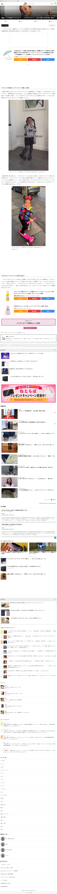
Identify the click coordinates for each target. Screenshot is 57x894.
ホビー (2, 792)
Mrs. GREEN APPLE (10, 838)
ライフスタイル (4, 795)
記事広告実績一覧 (4, 886)
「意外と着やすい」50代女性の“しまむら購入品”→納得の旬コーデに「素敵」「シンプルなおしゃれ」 (28, 670)
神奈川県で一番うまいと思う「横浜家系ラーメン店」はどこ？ (17, 712)
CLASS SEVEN (9, 849)
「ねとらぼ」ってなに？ (6, 864)
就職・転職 (3, 817)
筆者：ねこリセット (10, 336)
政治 (2, 820)
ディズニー (3, 782)
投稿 (43, 29)
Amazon (20, 59)
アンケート (2, 682)
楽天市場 (34, 59)
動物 (2, 807)
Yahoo (47, 59)
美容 (2, 829)
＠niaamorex (33, 171)
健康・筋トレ (3, 804)
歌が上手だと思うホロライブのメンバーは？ (14, 693)
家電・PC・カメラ (4, 814)
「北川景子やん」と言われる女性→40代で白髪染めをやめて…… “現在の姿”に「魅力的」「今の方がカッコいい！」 (31, 661)
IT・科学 (2, 760)
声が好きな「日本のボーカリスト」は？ (13, 687)
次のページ (32, 328)
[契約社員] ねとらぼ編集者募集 (7, 873)
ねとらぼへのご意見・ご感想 (6, 867)
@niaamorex (47, 91)
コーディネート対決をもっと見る (28, 323)
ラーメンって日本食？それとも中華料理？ (13, 699)
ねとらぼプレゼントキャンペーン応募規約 (9, 870)
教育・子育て (3, 15)
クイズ (2, 773)
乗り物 (2, 798)
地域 (2, 810)
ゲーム (2, 779)
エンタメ (2, 763)
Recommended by (47, 499)
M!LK (7, 844)
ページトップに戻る (28, 892)
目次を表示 (52, 25)
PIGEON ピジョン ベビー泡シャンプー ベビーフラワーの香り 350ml (31, 306)
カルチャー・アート (5, 770)
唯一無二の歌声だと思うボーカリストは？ (13, 706)
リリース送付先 (4, 880)
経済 (2, 826)
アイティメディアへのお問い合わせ (8, 877)
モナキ (7, 855)
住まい (2, 801)
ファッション (3, 788)
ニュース (2, 785)
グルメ (2, 776)
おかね (2, 767)
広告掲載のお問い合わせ (6, 883)
